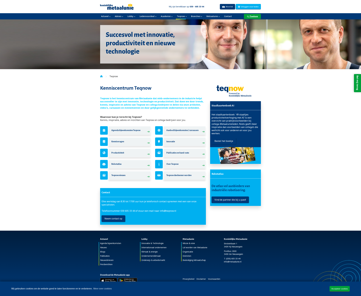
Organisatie (188, 251)
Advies (118, 16)
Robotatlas (116, 164)
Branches (195, 16)
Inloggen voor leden (249, 6)
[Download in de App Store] (108, 280)
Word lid (229, 6)
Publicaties (105, 256)
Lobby (130, 16)
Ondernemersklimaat (151, 256)
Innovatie (170, 141)
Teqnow (181, 16)
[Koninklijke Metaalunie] (125, 6)
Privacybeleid (188, 279)
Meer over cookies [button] (102, 288)
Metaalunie (212, 16)
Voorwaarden (214, 279)
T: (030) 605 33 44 (232, 258)
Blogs (102, 251)
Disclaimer (201, 279)
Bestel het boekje (223, 141)
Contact (228, 16)
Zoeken (253, 16)
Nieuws (103, 247)
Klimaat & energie (149, 251)
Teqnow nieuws (118, 175)
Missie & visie (189, 243)
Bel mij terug (357, 82)
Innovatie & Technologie (152, 243)
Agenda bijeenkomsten (110, 243)
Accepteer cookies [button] (339, 289)
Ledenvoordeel (147, 16)
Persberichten (106, 264)
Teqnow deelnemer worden (178, 175)
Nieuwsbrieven (107, 260)
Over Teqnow (172, 164)
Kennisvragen (117, 141)
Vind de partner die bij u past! (230, 199)
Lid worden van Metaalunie (195, 247)
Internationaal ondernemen (154, 247)
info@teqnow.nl (168, 210)
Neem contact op (113, 218)
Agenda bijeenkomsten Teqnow (125, 130)
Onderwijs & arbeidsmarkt (153, 260)
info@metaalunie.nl (232, 261)
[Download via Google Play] (127, 280)
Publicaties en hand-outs (177, 153)
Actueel (105, 16)
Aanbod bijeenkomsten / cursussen (182, 130)
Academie (166, 16)
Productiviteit (117, 153)
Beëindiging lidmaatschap (194, 260)
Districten (187, 256)
